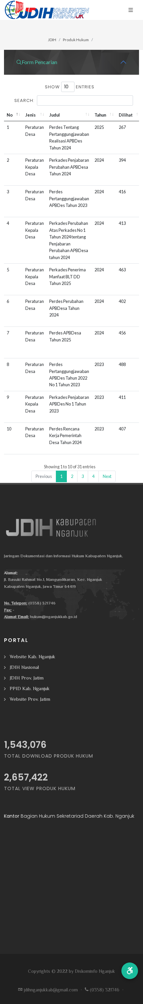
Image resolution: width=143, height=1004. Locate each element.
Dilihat (126, 115)
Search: (24, 100)
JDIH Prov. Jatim (27, 678)
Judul (54, 115)
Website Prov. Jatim (30, 699)
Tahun (100, 115)
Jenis (30, 115)
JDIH (52, 40)
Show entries (69, 87)
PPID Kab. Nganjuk (30, 688)
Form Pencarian (39, 62)
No (10, 115)
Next (107, 476)
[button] (129, 970)
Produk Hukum (76, 40)
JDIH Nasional (24, 667)
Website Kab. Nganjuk (32, 656)
